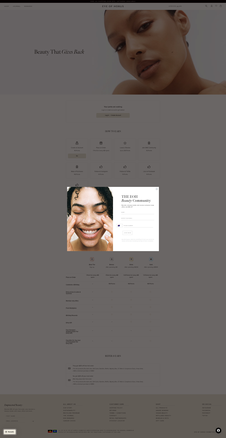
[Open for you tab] (218, 430)
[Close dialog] (157, 189)
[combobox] (120, 225)
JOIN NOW (127, 233)
